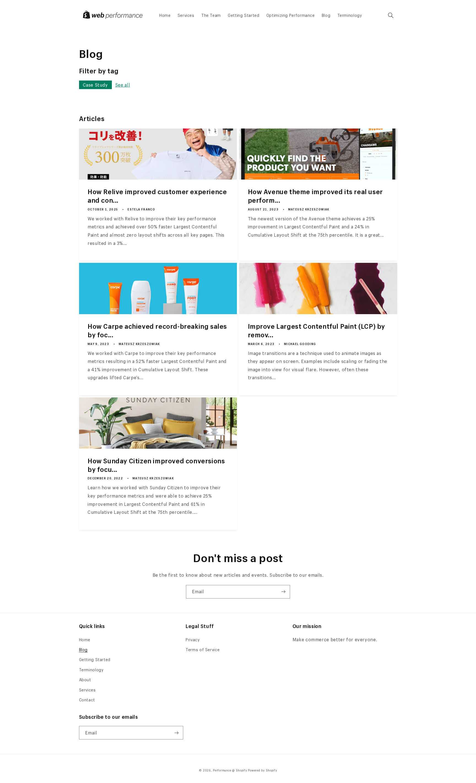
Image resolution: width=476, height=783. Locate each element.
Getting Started (94, 659)
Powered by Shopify (262, 770)
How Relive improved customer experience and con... (157, 196)
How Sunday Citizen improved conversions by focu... (156, 465)
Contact (87, 699)
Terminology (91, 669)
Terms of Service (203, 649)
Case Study (95, 85)
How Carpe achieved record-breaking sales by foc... (157, 330)
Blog (83, 649)
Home (85, 639)
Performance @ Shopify (230, 770)
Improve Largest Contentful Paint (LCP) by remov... (316, 330)
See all (122, 85)
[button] (390, 15)
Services (87, 690)
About (85, 679)
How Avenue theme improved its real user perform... (315, 196)
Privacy (193, 639)
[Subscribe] (283, 591)
